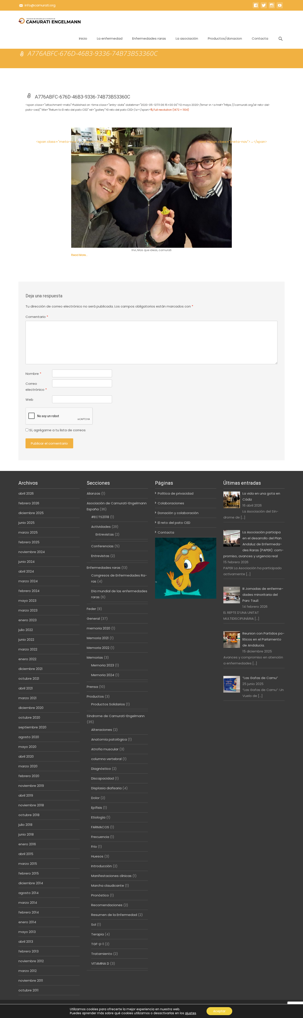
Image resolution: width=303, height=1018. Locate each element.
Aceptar (219, 1011)
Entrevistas (105, 534)
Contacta (260, 38)
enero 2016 (27, 844)
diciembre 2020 (30, 707)
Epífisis (96, 807)
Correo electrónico (36, 386)
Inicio (83, 38)
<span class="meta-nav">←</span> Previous (73, 141)
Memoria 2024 (102, 675)
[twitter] (264, 7)
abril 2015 (25, 854)
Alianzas (93, 493)
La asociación (187, 38)
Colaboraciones (171, 503)
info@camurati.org (40, 5)
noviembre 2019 (31, 785)
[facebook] (256, 7)
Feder (91, 608)
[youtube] (280, 7)
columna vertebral (106, 759)
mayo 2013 (27, 931)
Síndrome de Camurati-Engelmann (116, 716)
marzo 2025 (28, 532)
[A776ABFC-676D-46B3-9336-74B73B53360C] (151, 187)
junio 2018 (26, 834)
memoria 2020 (98, 628)
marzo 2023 (27, 610)
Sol (93, 924)
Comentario (37, 316)
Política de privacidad (175, 493)
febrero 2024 (28, 590)
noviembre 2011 (30, 980)
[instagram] (272, 7)
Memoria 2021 (98, 638)
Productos (95, 696)
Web (29, 399)
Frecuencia (100, 836)
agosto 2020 (28, 737)
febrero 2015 (28, 873)
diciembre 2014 (30, 883)
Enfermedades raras (149, 38)
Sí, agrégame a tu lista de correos (57, 430)
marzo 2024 (28, 581)
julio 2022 (25, 629)
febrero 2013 (28, 951)
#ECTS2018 (100, 517)
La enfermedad (109, 38)
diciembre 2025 (31, 513)
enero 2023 (27, 620)
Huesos (97, 856)
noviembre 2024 (31, 552)
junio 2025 (26, 522)
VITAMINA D (100, 963)
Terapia (97, 934)
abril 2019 (25, 795)
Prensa (92, 686)
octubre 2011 (28, 990)
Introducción (101, 866)
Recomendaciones (106, 905)
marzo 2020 (27, 766)
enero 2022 (27, 659)
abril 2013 (25, 941)
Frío (94, 846)
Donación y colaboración (178, 513)
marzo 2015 (27, 863)
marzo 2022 (27, 649)
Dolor (95, 797)
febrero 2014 (28, 912)
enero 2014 (27, 922)
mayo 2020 (27, 746)
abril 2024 (26, 571)
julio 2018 (25, 824)
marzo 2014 (27, 902)
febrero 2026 (28, 503)
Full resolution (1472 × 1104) (171, 110)
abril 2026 (26, 493)
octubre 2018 (28, 815)
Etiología (98, 817)
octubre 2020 (29, 717)
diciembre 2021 (30, 668)
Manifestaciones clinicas (111, 875)
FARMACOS (100, 827)
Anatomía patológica (109, 739)
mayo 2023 (27, 600)
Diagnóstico (101, 768)
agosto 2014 (28, 892)
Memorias (95, 657)
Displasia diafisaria (106, 788)
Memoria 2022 (98, 647)
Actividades (101, 526)
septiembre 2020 (32, 727)
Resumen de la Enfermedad (114, 914)
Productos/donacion (225, 38)
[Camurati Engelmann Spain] (46, 19)
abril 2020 (26, 756)
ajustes (190, 1013)
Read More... (79, 255)
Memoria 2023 (102, 665)
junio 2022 (26, 639)
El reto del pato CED (174, 522)
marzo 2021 (27, 698)
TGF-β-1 (97, 944)
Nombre (33, 373)
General (93, 618)
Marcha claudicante (107, 885)
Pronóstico (100, 895)
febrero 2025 (28, 542)
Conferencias (102, 546)
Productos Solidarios (108, 704)
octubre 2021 (28, 678)
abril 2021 (25, 688)
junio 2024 (26, 561)
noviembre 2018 (31, 805)
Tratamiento (101, 953)
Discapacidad (102, 778)
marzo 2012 (27, 970)
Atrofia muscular (104, 749)
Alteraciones (101, 729)
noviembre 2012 (31, 961)
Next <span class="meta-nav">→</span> (233, 141)
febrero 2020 (28, 776)
